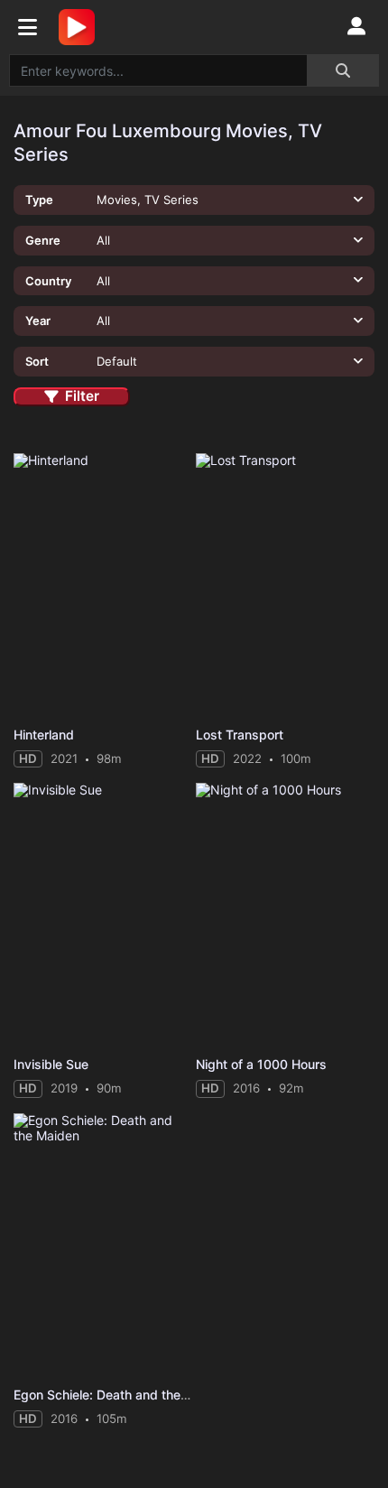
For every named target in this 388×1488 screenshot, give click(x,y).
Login (356, 27)
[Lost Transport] (285, 585)
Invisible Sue (51, 1064)
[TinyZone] (81, 27)
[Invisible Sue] (103, 915)
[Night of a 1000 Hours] (285, 915)
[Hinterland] (103, 585)
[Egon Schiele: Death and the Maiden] (103, 1245)
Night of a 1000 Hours (261, 1064)
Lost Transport (239, 734)
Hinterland (44, 734)
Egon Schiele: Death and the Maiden (121, 1394)
